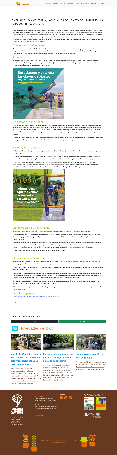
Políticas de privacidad (58, 442)
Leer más (39, 413)
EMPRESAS (57, 3)
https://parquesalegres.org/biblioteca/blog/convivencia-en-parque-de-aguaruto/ (36, 296)
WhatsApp (82, 321)
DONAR (103, 3)
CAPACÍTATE (87, 3)
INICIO (48, 3)
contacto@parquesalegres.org (18, 424)
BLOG (96, 3)
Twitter (35, 321)
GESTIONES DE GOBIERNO (72, 3)
